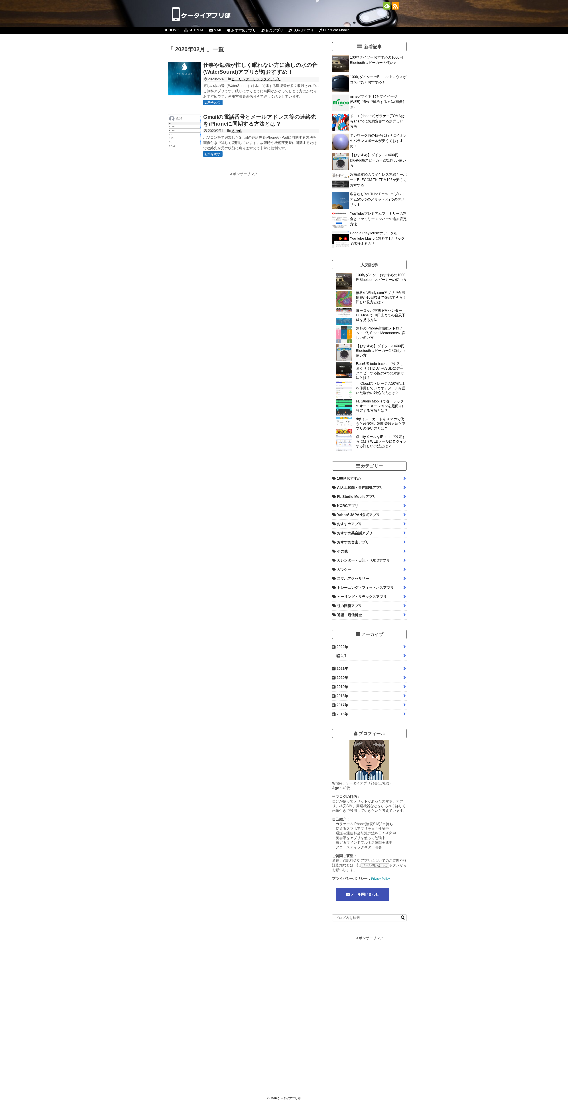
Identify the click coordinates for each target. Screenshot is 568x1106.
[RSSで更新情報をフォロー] (395, 6)
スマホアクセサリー (353, 578)
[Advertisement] (205, 207)
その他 (236, 131)
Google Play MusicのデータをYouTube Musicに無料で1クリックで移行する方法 (377, 238)
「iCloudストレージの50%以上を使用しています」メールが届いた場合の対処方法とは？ (381, 388)
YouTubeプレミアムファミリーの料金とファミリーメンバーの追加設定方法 (378, 219)
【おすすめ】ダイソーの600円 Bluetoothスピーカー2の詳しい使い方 (378, 160)
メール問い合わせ (364, 894)
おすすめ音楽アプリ (353, 542)
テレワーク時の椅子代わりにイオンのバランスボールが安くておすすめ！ (378, 141)
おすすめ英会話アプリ (355, 533)
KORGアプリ (347, 506)
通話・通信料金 (349, 615)
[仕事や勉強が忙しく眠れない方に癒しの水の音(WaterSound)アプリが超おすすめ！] (184, 78)
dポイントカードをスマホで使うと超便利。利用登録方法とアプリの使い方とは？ (381, 423)
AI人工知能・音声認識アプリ (360, 487)
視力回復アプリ (349, 606)
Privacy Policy (380, 878)
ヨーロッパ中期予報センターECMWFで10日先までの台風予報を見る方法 (380, 315)
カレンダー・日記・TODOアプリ (363, 560)
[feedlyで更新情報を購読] (386, 6)
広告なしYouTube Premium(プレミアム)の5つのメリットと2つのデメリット (377, 199)
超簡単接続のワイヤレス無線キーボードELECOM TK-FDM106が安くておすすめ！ (378, 180)
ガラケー (344, 569)
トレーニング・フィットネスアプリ (365, 587)
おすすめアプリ (349, 524)
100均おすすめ (349, 478)
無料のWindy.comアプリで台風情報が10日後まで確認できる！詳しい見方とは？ (381, 297)
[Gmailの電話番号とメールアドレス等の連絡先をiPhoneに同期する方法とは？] (184, 130)
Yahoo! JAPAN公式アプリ (358, 515)
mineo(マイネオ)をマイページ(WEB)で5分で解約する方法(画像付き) (378, 102)
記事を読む (212, 102)
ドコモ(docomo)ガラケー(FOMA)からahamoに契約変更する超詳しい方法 (378, 121)
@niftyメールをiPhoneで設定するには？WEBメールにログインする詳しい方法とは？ (381, 441)
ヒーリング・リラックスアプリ (256, 79)
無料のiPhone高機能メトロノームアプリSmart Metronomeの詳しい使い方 (381, 332)
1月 (344, 656)
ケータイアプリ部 (289, 1098)
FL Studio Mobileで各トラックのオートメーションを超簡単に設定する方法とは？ (381, 405)
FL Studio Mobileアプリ (356, 497)
